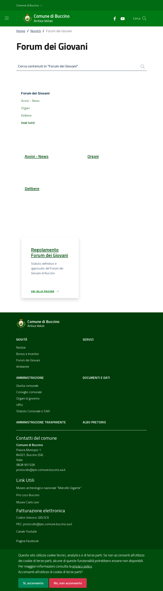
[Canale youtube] (121, 18)
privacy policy (82, 566)
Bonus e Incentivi (27, 353)
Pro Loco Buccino (27, 495)
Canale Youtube (26, 531)
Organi (25, 108)
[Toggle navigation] (6, 18)
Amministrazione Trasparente (41, 422)
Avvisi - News (30, 100)
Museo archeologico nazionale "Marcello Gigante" (49, 487)
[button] (29, 5)
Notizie (21, 347)
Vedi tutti (28, 122)
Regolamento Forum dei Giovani (49, 252)
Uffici (19, 404)
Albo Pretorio (94, 422)
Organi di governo (28, 398)
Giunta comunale (27, 385)
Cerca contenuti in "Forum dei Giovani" (48, 66)
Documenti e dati (96, 377)
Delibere (26, 115)
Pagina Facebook (27, 541)
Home (20, 31)
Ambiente (22, 366)
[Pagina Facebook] (113, 18)
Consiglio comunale (29, 392)
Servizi (88, 339)
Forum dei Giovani (28, 360)
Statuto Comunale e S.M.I (33, 411)
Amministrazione (30, 377)
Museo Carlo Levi (27, 502)
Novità (35, 31)
